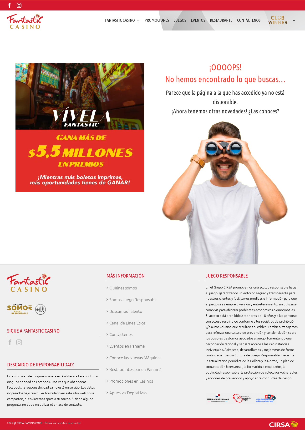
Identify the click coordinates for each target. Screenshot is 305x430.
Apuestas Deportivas (128, 392)
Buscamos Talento (125, 311)
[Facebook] (10, 342)
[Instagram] (19, 342)
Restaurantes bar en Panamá (135, 369)
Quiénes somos (123, 287)
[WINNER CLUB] (280, 20)
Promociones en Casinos (131, 381)
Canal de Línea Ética (127, 322)
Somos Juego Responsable (133, 299)
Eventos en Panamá (127, 346)
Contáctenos (120, 334)
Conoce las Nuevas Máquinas (135, 357)
